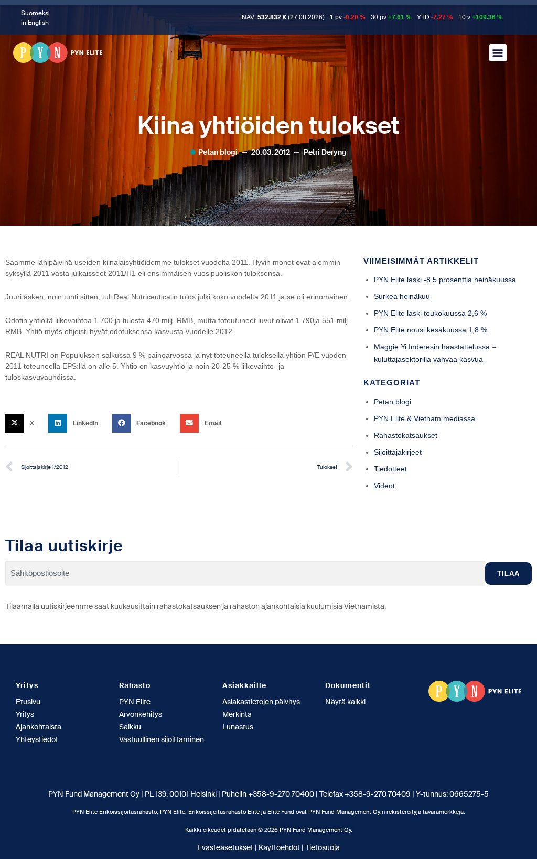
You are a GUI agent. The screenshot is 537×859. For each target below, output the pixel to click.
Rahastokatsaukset (405, 435)
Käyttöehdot (279, 847)
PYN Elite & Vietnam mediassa (424, 418)
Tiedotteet (390, 469)
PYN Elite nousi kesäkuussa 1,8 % (430, 330)
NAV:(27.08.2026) (283, 17)
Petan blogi (218, 152)
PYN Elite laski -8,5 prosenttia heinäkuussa (445, 279)
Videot (384, 485)
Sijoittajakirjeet (398, 452)
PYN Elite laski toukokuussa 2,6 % (430, 313)
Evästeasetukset (225, 847)
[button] (498, 52)
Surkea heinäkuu (402, 296)
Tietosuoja (322, 847)
